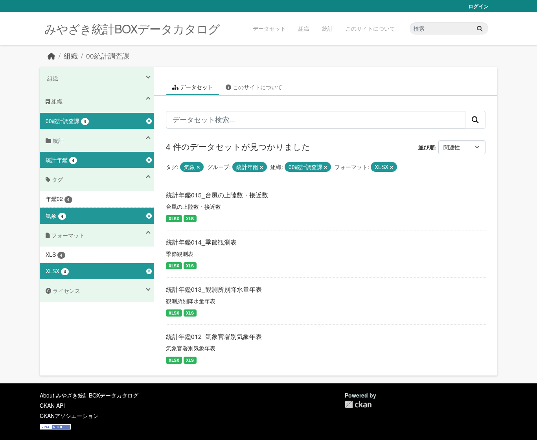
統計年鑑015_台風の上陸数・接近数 (217, 194)
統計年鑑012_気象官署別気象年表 (214, 336)
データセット (269, 28)
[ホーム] (51, 56)
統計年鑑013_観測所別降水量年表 (214, 289)
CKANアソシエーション (69, 416)
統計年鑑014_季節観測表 (201, 242)
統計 (327, 28)
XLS (190, 218)
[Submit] (479, 28)
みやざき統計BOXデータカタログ (132, 28)
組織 (303, 28)
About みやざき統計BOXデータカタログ (89, 395)
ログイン (478, 6)
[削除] (198, 167)
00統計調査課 (107, 56)
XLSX (174, 218)
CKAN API (52, 405)
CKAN (358, 404)
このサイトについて (370, 28)
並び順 (426, 147)
